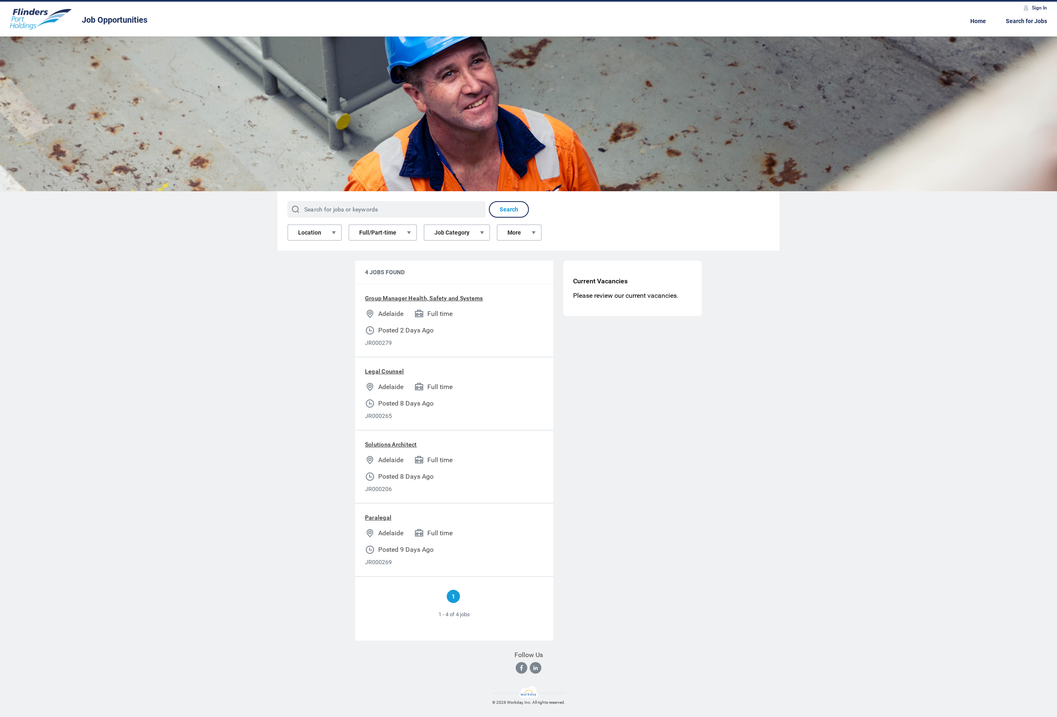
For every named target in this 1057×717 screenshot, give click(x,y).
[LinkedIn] (535, 668)
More (514, 232)
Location (309, 232)
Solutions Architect (391, 444)
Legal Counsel (384, 371)
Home (978, 21)
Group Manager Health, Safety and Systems (424, 298)
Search (509, 209)
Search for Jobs (1026, 21)
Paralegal (378, 517)
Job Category (451, 232)
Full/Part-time (377, 232)
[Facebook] (521, 668)
